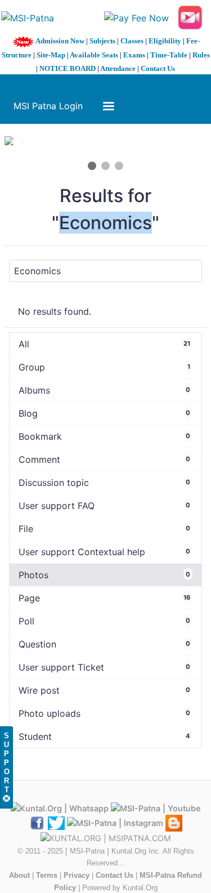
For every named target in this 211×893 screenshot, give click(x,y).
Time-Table (168, 55)
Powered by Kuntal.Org (120, 887)
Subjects (102, 41)
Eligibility (165, 41)
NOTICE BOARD (67, 68)
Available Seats (94, 55)
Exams (134, 55)
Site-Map (51, 55)
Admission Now (59, 41)
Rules (201, 55)
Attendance (118, 68)
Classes (131, 41)
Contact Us (158, 68)
